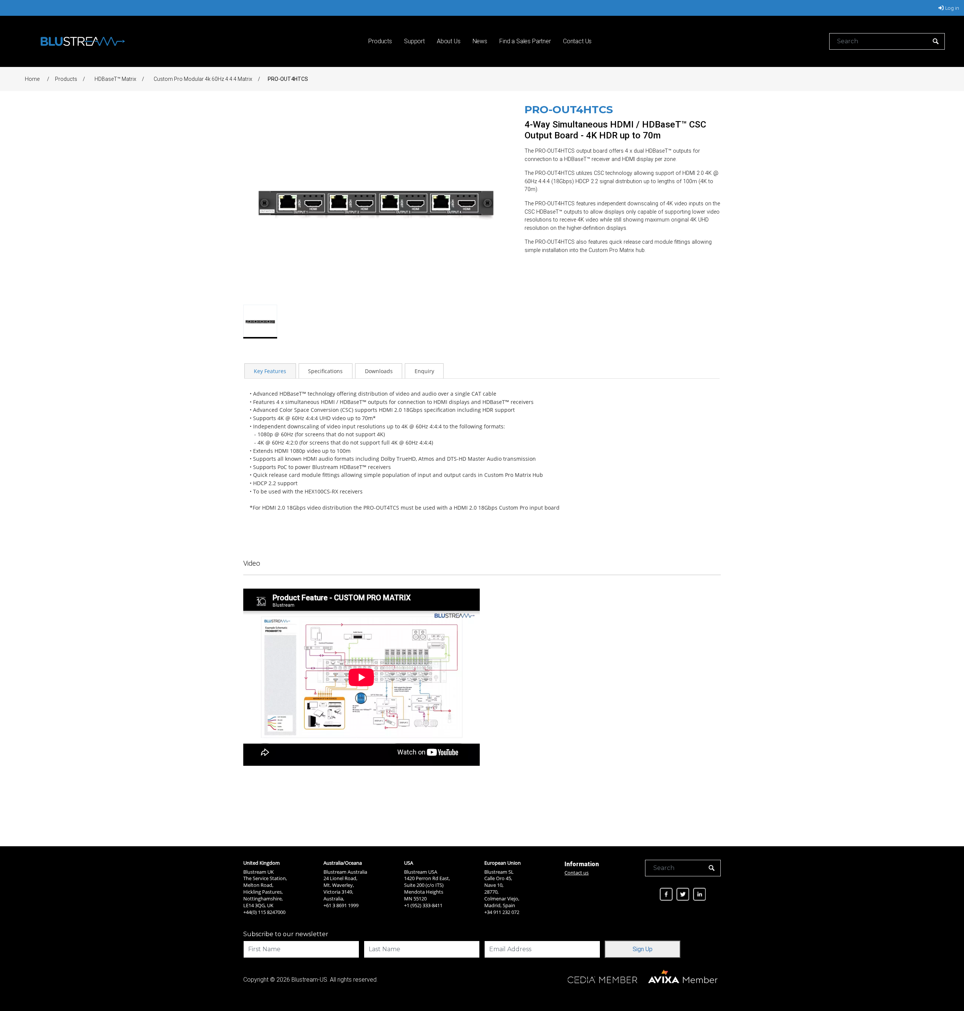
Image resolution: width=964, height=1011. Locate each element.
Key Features (270, 371)
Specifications (325, 371)
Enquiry (424, 371)
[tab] (270, 370)
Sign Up (643, 949)
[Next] (499, 201)
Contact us (576, 872)
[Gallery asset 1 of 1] (376, 201)
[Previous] (253, 201)
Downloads (379, 371)
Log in (952, 8)
